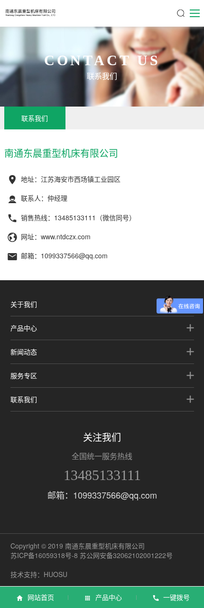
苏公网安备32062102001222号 (126, 555)
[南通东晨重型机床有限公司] (30, 12)
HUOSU (55, 574)
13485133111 (102, 475)
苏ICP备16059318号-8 (44, 555)
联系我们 (34, 118)
